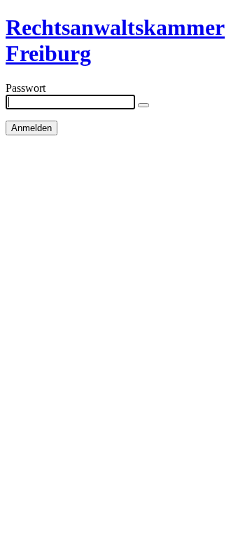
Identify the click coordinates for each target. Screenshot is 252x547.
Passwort (26, 88)
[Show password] (143, 105)
